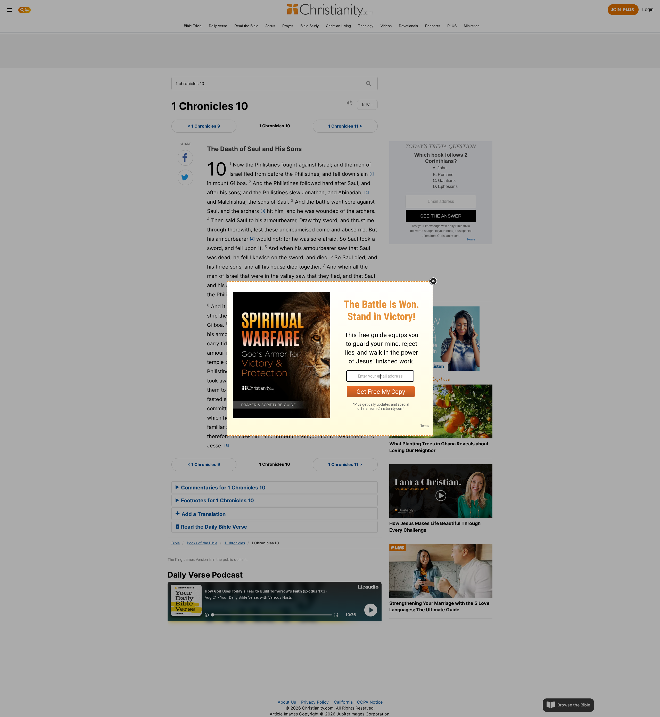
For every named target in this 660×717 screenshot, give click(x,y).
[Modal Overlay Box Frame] (330, 358)
